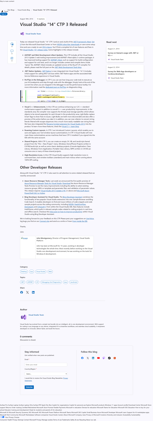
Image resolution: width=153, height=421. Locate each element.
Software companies (41, 415)
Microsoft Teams (65, 412)
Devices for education (89, 407)
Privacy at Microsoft (93, 415)
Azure (99, 412)
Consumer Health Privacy (8, 420)
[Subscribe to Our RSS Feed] (114, 359)
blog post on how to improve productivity (66, 211)
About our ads (91, 420)
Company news (80, 415)
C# (37, 282)
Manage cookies (47, 420)
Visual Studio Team (33, 33)
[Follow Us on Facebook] (82, 359)
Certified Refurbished (29, 407)
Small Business (92, 412)
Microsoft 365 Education (126, 407)
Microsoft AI (4, 412)
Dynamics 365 (26, 412)
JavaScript (73, 282)
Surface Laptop (13, 405)
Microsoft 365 (36, 412)
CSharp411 (41, 207)
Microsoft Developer (108, 412)
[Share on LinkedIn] (33, 293)
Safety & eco (74, 420)
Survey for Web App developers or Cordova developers (122, 72)
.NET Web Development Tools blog (68, 67)
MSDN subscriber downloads (68, 44)
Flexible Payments (60, 407)
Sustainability (135, 415)
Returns (8, 407)
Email (27, 359)
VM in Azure (47, 47)
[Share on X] (27, 293)
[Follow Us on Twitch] (103, 359)
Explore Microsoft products (95, 405)
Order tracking (17, 407)
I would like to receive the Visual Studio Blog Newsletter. (46, 379)
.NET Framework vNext (82, 42)
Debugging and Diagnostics (51, 282)
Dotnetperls (29, 207)
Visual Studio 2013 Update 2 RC (53, 190)
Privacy (39, 420)
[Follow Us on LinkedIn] (93, 359)
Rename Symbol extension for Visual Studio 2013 (66, 124)
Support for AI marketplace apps (138, 412)
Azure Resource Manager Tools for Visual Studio (43, 183)
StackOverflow (80, 204)
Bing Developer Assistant (72, 197)
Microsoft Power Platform (50, 412)
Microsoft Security (15, 412)
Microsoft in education (73, 407)
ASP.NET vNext (56, 60)
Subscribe (29, 387)
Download (66, 183)
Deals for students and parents (40, 410)
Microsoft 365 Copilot (78, 412)
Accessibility (127, 415)
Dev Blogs (11, 10)
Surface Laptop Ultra (26, 405)
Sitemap (20, 420)
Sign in (4, 14)
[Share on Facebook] (21, 293)
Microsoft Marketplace (26, 415)
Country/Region (31, 369)
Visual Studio (40, 271)
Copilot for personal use (77, 405)
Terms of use (57, 420)
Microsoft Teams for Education (107, 407)
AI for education (56, 410)
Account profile (123, 405)
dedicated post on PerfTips (56, 87)
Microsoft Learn (121, 412)
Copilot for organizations (60, 405)
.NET (22, 282)
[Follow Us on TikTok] (109, 359)
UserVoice (90, 218)
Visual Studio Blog (24, 10)
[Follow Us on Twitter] (87, 359)
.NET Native (46, 71)
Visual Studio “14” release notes (35, 50)
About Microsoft (69, 415)
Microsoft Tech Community (9, 415)
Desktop (24, 271)
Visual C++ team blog (70, 126)
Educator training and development (17, 410)
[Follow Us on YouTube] (98, 359)
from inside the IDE (79, 221)
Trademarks (66, 420)
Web (50, 271)
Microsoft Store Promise (45, 407)
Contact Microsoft (30, 420)
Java (31, 271)
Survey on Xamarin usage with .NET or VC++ (123, 54)
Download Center (134, 405)
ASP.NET (30, 282)
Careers (60, 415)
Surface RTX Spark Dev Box (42, 405)
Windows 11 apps (111, 405)
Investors (103, 415)
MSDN (71, 204)
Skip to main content (7, 1)
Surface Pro (4, 405)
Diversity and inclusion (114, 415)
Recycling (82, 420)
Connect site (44, 221)
